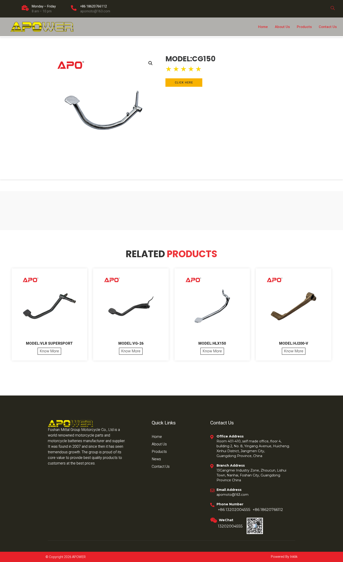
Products (304, 26)
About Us (282, 26)
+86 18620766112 (93, 6)
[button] (150, 63)
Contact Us (328, 26)
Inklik (293, 556)
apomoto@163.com (95, 11)
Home (263, 26)
